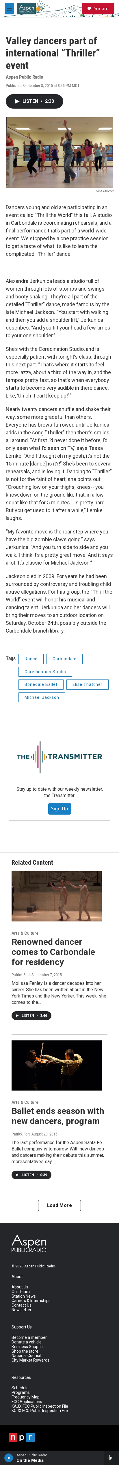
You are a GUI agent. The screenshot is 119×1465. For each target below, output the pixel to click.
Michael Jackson (42, 697)
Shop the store (25, 1351)
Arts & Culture (25, 933)
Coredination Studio (45, 671)
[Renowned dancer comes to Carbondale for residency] (57, 896)
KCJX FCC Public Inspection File (40, 1411)
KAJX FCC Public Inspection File (40, 1406)
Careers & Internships (31, 1301)
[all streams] (111, 1458)
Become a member (29, 1337)
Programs (21, 1392)
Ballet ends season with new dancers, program (58, 1116)
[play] (8, 1458)
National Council (26, 1356)
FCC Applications (27, 1402)
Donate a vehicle (27, 1342)
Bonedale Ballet (41, 684)
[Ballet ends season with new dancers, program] (57, 1065)
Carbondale (65, 658)
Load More (59, 1205)
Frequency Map (26, 1397)
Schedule (20, 1388)
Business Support (28, 1347)
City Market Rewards (30, 1360)
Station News (24, 1296)
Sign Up (59, 808)
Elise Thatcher (87, 684)
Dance (31, 658)
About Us (20, 1287)
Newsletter (21, 1310)
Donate (100, 8)
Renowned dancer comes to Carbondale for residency (53, 952)
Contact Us (21, 1305)
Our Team (21, 1292)
